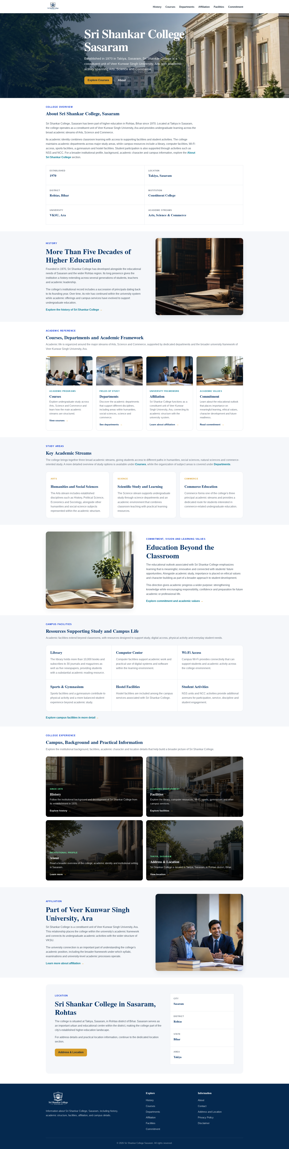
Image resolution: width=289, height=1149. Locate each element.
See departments (109, 424)
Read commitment (210, 424)
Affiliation (204, 6)
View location (158, 874)
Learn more (56, 874)
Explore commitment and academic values (173, 601)
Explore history (58, 810)
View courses (57, 420)
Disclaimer (204, 1123)
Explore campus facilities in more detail (70, 717)
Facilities (219, 6)
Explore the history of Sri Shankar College (72, 309)
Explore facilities (159, 810)
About (122, 80)
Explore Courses (98, 80)
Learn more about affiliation (63, 963)
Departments (186, 6)
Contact (202, 1106)
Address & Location (164, 861)
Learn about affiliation (162, 424)
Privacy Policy (206, 1117)
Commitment (235, 6)
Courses (170, 6)
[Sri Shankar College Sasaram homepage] (53, 6)
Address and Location (210, 1111)
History (157, 6)
